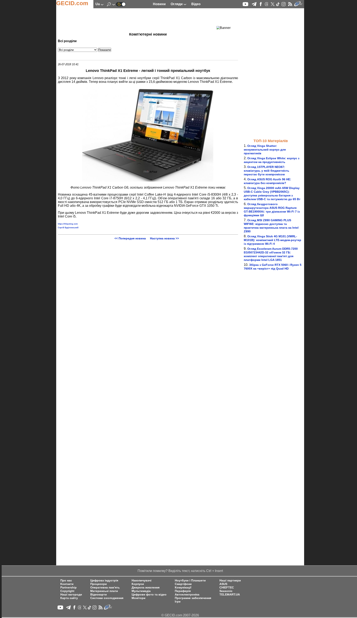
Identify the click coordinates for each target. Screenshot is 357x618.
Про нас (66, 580)
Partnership (68, 587)
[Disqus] (148, 291)
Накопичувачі (141, 580)
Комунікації (183, 587)
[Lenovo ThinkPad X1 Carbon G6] (148, 180)
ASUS (223, 584)
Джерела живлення (145, 587)
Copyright (67, 591)
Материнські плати (104, 591)
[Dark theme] (121, 4)
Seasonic (225, 591)
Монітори (138, 598)
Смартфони (183, 584)
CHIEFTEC (226, 587)
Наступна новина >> (164, 238)
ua (98, 4)
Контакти (67, 584)
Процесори (98, 584)
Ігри (178, 601)
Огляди (177, 4)
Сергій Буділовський (68, 228)
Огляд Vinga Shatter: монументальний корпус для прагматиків (265, 149)
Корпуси (138, 584)
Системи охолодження (106, 598)
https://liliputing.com (68, 224)
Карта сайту (69, 598)
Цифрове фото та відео (149, 594)
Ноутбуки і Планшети (190, 580)
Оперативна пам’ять (105, 587)
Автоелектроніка (187, 594)
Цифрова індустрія (104, 580)
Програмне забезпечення (193, 598)
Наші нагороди (71, 594)
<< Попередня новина (130, 238)
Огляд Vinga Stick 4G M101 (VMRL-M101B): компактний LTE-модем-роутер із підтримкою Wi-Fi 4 (272, 240)
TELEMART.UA (229, 594)
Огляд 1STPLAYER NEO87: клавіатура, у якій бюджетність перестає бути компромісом (266, 170)
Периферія (183, 591)
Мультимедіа (141, 591)
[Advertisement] (140, 19)
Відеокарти (98, 594)
